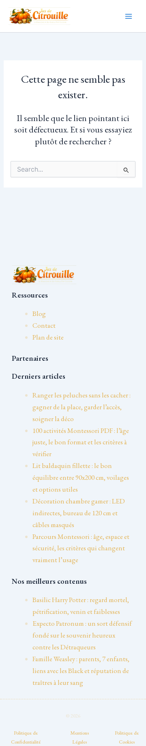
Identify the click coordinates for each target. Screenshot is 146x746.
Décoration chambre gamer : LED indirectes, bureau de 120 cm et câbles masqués (78, 513)
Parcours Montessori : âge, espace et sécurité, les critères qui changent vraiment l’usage (80, 548)
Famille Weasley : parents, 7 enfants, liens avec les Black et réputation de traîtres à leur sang (80, 670)
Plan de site (48, 337)
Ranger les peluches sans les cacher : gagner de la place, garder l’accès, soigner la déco (81, 407)
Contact (44, 325)
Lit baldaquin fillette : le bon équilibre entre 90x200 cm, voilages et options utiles (80, 477)
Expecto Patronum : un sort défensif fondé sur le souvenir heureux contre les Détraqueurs (82, 635)
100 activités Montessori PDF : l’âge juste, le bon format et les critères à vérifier (80, 442)
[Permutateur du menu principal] (129, 16)
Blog (39, 313)
